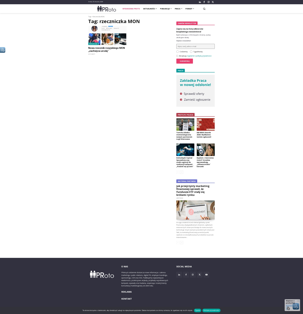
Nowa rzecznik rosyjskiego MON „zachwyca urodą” (106, 49)
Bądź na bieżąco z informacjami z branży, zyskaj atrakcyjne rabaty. (193, 36)
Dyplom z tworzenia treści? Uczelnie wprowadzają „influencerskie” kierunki (205, 162)
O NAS (124, 266)
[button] (204, 9)
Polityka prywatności (211, 310)
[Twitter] (213, 2)
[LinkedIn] (200, 2)
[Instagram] (208, 2)
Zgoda (197, 310)
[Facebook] (204, 2)
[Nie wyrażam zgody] (300, 310)
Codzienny (184, 51)
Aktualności (93, 44)
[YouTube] (206, 274)
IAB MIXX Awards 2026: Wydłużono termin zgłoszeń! (204, 134)
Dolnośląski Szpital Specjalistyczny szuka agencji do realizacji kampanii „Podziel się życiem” (184, 162)
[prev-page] (177, 172)
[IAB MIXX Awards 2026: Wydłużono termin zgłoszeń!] (206, 124)
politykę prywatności (204, 56)
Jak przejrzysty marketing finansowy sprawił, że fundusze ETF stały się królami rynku (192, 190)
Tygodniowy (198, 51)
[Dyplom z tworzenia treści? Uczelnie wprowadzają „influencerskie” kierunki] (206, 149)
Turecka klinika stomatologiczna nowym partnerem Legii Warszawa (184, 135)
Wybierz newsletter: (183, 41)
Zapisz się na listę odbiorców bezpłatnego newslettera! (189, 30)
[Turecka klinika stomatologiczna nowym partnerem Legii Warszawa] (185, 124)
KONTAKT (126, 298)
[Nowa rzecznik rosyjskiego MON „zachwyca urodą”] (107, 35)
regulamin (191, 56)
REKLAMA (126, 291)
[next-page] (181, 172)
